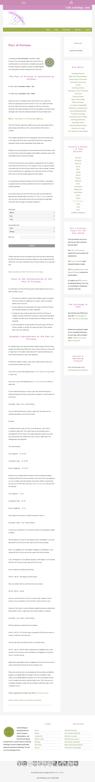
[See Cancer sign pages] (34, 767)
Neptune (78, 181)
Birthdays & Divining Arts (78, 108)
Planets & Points (78, 102)
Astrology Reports (78, 73)
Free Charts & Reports (72, 733)
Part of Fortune (78, 201)
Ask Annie (78, 93)
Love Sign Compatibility (78, 105)
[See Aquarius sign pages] (70, 767)
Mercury (78, 163)
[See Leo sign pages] (39, 767)
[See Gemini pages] (29, 767)
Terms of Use (39, 739)
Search (37, 747)
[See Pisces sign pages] (75, 767)
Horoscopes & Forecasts (78, 79)
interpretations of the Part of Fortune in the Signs (27, 272)
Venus (78, 166)
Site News (38, 745)
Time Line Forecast (77, 250)
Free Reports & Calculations (78, 131)
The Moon (78, 161)
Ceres (78, 204)
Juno (78, 207)
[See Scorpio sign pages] (54, 767)
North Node (78, 192)
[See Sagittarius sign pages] (60, 767)
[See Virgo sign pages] (45, 767)
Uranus (78, 178)
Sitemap (37, 742)
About (37, 733)
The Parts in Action (42, 693)
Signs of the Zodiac (78, 99)
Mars (78, 169)
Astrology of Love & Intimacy (78, 91)
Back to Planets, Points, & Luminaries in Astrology (25, 700)
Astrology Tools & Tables (78, 117)
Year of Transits (76, 261)
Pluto (78, 184)
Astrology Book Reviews (78, 125)
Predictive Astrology (78, 114)
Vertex (78, 198)
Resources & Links (78, 128)
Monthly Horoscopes (72, 739)
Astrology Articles (78, 88)
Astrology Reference (78, 119)
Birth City (11, 237)
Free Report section (39, 196)
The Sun (78, 158)
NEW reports (82, 280)
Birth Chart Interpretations (78, 76)
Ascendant (78, 186)
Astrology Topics (78, 122)
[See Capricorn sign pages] (65, 767)
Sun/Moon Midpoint (78, 212)
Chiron (78, 195)
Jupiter (78, 172)
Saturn (78, 175)
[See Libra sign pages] (49, 767)
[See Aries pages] (19, 767)
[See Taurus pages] (24, 767)
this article (38, 484)
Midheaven (78, 189)
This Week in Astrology (73, 747)
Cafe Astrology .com (22, 17)
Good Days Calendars (72, 742)
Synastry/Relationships (78, 111)
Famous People (78, 96)
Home (37, 730)
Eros (78, 210)
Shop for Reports (71, 730)
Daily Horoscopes (71, 736)
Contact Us (38, 736)
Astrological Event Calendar (78, 370)
